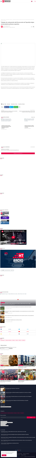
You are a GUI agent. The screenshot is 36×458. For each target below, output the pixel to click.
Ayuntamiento (2, 340)
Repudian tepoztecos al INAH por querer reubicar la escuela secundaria (29, 126)
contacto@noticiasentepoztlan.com (6, 406)
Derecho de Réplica (26, 453)
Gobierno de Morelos (8, 340)
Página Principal (3, 19)
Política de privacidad (4, 421)
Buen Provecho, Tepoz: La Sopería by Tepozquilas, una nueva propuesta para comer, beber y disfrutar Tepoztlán (19, 311)
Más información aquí (9, 453)
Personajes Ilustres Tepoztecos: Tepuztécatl (7, 366)
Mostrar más (33, 117)
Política (20, 340)
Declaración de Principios (4, 425)
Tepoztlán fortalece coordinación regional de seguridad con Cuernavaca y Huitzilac (26, 367)
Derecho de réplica (3, 423)
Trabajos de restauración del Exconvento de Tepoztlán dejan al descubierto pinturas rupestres (6, 126)
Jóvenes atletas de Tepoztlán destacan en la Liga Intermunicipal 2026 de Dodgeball (7, 381)
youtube (28, 331)
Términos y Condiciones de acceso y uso (6, 422)
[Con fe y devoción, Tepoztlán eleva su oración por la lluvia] (2, 321)
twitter (27, 329)
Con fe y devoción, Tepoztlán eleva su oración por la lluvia (10, 443)
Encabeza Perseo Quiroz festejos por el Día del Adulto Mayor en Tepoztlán (26, 381)
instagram (9, 331)
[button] (35, 1)
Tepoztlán (23, 340)
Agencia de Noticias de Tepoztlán (29, 456)
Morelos (14, 340)
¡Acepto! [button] (4, 455)
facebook (9, 329)
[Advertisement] (18, 10)
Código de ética (3, 424)
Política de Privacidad (18, 453)
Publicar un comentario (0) (18, 153)
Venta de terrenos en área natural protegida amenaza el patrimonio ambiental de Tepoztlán (15, 434)
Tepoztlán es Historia (9, 19)
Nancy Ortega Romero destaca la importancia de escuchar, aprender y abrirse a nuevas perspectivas (19, 315)
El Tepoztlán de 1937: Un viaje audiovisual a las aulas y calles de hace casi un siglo (13, 431)
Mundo (17, 340)
